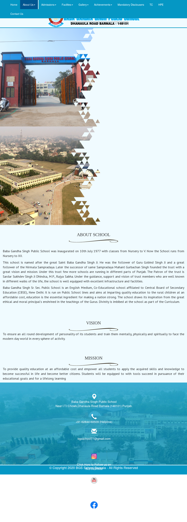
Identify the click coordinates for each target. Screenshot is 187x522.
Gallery (83, 4)
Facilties (66, 4)
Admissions (47, 4)
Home (13, 4)
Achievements (102, 4)
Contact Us (16, 14)
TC (151, 4)
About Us (28, 4)
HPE (160, 4)
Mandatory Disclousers (131, 4)
